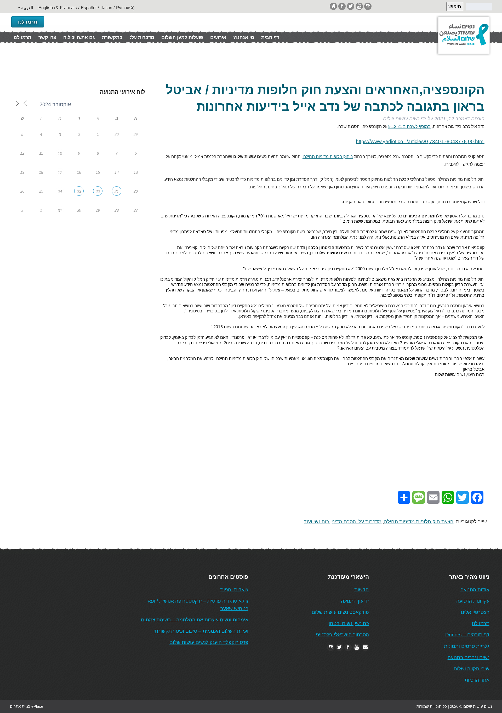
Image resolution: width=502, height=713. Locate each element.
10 (60, 153)
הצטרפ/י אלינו (475, 612)
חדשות (361, 589)
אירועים (218, 37)
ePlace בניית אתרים (26, 706)
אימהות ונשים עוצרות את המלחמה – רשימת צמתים (194, 619)
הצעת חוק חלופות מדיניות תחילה (418, 521)
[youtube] (359, 6)
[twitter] (350, 6)
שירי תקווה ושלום (471, 668)
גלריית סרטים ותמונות (466, 646)
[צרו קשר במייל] (365, 647)
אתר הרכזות (477, 680)
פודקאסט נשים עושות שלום (340, 612)
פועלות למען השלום (182, 37)
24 (60, 191)
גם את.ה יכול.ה (79, 37)
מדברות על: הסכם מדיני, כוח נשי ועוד (342, 521)
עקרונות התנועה (472, 601)
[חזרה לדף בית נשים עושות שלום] (333, 6)
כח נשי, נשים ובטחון (348, 623)
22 (98, 191)
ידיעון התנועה (355, 601)
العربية (27, 7)
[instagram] (368, 6)
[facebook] (342, 6)
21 (117, 191)
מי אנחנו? (243, 37)
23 (79, 191)
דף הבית (270, 37)
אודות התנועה (474, 589)
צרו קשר (47, 37)
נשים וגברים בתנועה (468, 657)
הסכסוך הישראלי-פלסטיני (342, 634)
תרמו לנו (27, 22)
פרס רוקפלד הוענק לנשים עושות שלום (208, 642)
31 (60, 210)
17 (60, 172)
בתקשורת (112, 37)
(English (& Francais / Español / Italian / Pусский (86, 7)
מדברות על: (142, 37)
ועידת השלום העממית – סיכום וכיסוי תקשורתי (200, 631)
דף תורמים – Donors (467, 634)
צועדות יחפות (234, 589)
